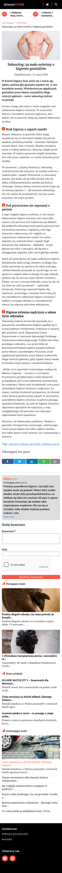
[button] (56, 4)
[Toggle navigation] (47, 4)
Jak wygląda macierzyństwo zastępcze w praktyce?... (24, 787)
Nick (4, 549)
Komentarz (9, 531)
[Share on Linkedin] (32, 461)
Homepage (8, 23)
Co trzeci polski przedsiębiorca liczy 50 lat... (27, 811)
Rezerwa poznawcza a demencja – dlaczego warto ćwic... (30, 804)
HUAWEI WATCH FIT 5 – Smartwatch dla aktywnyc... (25, 681)
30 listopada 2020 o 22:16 (15, 482)
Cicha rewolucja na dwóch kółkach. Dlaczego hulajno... (27, 698)
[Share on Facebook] (8, 461)
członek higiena (18, 444)
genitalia (34, 444)
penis (55, 444)
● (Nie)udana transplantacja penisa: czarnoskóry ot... (29, 657)
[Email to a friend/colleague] (55, 461)
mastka (46, 444)
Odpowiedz (9, 516)
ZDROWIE (21, 23)
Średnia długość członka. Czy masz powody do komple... (28, 615)
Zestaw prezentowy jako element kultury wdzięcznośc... (25, 779)
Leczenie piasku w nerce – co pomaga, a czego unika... (27, 714)
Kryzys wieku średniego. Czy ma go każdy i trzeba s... (30, 795)
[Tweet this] (20, 461)
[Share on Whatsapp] (44, 461)
